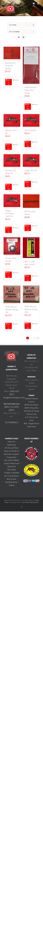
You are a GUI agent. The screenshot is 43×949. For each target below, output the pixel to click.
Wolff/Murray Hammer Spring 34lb (31, 309)
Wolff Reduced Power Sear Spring (30, 90)
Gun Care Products (11, 476)
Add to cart (9, 82)
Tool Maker (11, 469)
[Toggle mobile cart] (34, 3)
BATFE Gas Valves (31, 405)
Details (16, 80)
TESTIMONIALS (11, 422)
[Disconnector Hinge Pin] (12, 160)
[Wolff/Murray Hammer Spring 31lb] (12, 294)
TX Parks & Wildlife (11, 473)
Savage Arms (12, 457)
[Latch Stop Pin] (31, 120)
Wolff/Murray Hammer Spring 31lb (11, 309)
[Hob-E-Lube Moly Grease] (31, 247)
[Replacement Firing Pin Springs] (12, 53)
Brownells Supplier (11, 454)
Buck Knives (11, 479)
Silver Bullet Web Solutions (30, 502)
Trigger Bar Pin (31, 170)
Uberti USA (11, 466)
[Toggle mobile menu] (38, 3)
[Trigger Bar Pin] (31, 160)
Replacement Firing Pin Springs (10, 66)
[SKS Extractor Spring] (31, 201)
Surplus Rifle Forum (11, 463)
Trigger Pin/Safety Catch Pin (9, 213)
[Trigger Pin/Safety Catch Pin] (12, 200)
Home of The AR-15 (11, 451)
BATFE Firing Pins (31, 408)
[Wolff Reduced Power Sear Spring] (31, 65)
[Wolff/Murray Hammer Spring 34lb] (31, 294)
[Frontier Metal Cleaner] (12, 246)
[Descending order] (33, 24)
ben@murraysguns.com (14, 397)
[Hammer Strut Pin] (12, 120)
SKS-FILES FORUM (11, 460)
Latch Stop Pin (30, 130)
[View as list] (23, 37)
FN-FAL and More (11, 448)
